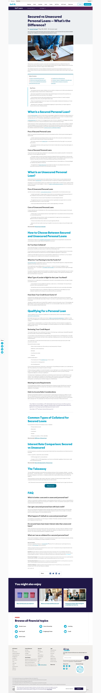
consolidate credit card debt (48, 267)
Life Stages (26, 653)
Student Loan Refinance (16, 653)
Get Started (87, 4)
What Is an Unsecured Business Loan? (31, 665)
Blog (38, 661)
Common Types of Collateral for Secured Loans (62, 80)
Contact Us (39, 658)
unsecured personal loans (46, 191)
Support (89, 1)
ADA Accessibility (53, 659)
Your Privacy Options (43, 664)
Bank (13, 650)
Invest (13, 661)
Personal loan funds (32, 262)
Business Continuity (53, 661)
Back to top (52, 664)
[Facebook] (50, 573)
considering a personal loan (44, 239)
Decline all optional (69, 688)
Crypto (13, 664)
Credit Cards (14, 663)
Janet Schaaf (34, 29)
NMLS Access (52, 656)
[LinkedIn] (56, 573)
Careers (39, 659)
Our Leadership (40, 651)
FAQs (39, 663)
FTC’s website (68, 554)
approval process (42, 164)
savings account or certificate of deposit (52, 127)
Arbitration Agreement (78, 661)
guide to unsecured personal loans (56, 184)
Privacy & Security (53, 650)
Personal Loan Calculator (40, 226)
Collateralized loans (32, 120)
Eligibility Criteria (53, 658)
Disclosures (52, 653)
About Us (39, 650)
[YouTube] (67, 669)
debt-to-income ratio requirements (56, 318)
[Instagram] (64, 669)
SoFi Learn (26, 650)
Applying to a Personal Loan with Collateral (31, 659)
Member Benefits (40, 656)
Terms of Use (52, 651)
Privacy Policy (71, 661)
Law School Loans (15, 666)
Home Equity (14, 658)
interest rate (44, 141)
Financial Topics (27, 651)
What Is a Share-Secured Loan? (30, 662)
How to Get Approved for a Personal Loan (43, 462)
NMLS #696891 (45, 543)
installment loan (44, 359)
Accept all (79, 688)
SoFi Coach (14, 669)
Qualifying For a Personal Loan (58, 78)
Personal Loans (14, 651)
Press (39, 653)
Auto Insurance (14, 659)
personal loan (34, 115)
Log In (80, 4)
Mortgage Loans (14, 656)
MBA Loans (14, 668)
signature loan (38, 180)
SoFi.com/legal (35, 545)
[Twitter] (53, 573)
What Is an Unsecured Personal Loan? (38, 80)
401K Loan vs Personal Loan (41, 438)
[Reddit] (59, 573)
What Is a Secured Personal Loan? (37, 78)
